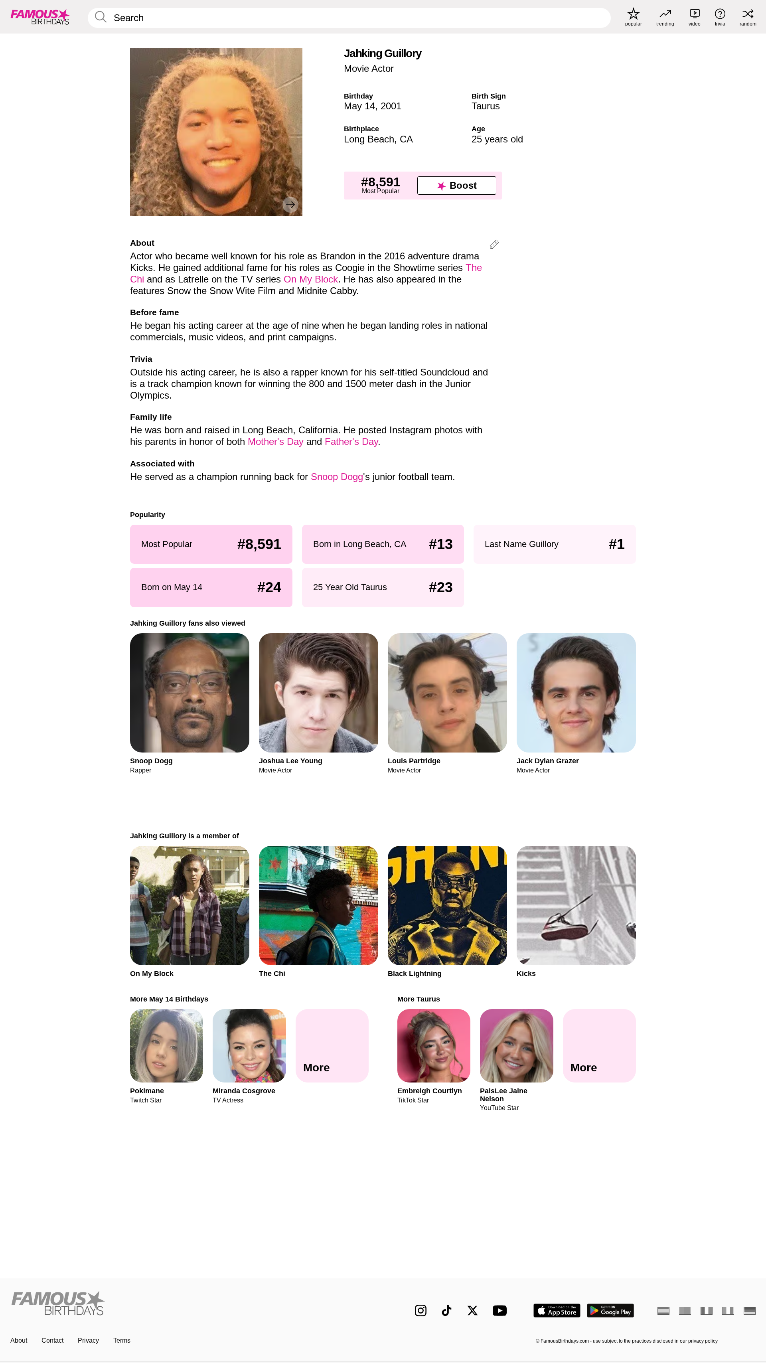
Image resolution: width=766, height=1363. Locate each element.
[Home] (194, 1304)
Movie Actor (369, 68)
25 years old (497, 139)
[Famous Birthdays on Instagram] (420, 1310)
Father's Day (351, 441)
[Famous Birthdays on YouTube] (501, 1310)
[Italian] (728, 1311)
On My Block (311, 279)
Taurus (486, 106)
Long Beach (369, 139)
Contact (52, 1340)
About (18, 1340)
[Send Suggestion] (494, 245)
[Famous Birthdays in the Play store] (610, 1311)
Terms (121, 1340)
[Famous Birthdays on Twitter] (472, 1310)
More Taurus (418, 999)
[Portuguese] (685, 1311)
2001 (391, 106)
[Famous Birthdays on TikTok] (446, 1310)
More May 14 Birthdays (169, 999)
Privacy (88, 1340)
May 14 (359, 106)
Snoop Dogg (337, 476)
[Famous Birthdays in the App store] (556, 1311)
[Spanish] (663, 1311)
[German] (750, 1311)
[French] (707, 1311)
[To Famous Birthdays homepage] (40, 17)
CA (406, 139)
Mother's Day (276, 441)
